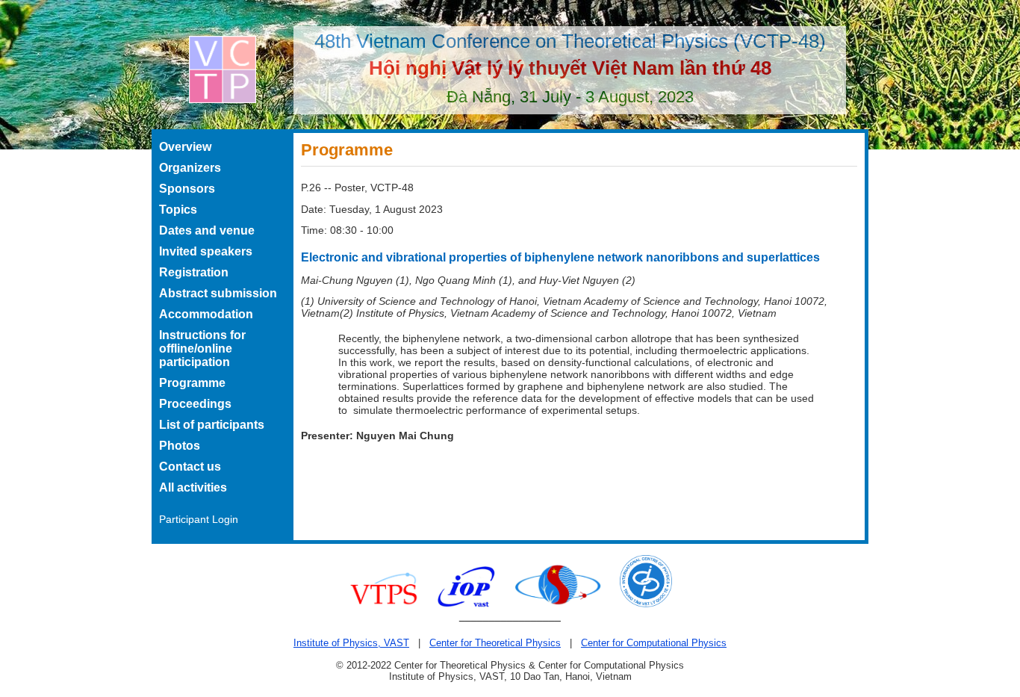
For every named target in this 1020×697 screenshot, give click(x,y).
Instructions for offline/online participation (202, 348)
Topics (178, 209)
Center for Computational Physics (654, 642)
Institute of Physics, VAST (351, 642)
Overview (185, 146)
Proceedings (195, 403)
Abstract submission (218, 293)
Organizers (190, 167)
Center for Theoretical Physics (495, 642)
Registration (193, 272)
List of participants (211, 424)
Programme (192, 383)
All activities (193, 487)
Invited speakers (205, 251)
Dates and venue (207, 230)
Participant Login (198, 519)
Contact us (190, 466)
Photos (179, 445)
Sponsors (187, 188)
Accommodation (206, 314)
